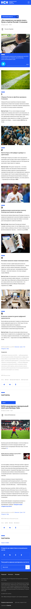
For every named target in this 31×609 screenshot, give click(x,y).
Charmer (9, 605)
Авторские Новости (15, 379)
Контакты (10, 574)
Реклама (17, 574)
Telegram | (4, 348)
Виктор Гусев (24, 379)
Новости (17, 347)
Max (8, 348)
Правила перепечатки (7, 602)
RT (7, 448)
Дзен (21, 347)
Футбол (7, 379)
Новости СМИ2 (5, 542)
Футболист (16, 523)
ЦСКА (6, 523)
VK (24, 347)
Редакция (3, 574)
